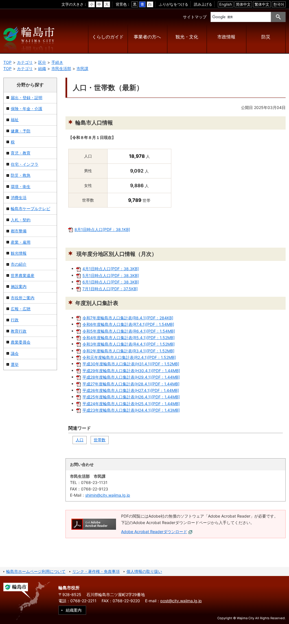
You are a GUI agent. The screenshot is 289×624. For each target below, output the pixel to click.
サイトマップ (195, 16)
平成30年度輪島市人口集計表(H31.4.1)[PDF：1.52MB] (130, 363)
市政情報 (226, 36)
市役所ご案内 (22, 297)
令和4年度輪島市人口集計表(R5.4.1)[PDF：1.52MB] (128, 337)
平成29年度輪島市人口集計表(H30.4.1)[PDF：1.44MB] (131, 370)
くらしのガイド (108, 36)
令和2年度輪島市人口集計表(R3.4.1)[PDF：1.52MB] (128, 350)
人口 (80, 439)
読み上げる (203, 4)
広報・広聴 (20, 308)
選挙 (15, 364)
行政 (15, 319)
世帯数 (100, 439)
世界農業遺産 (22, 275)
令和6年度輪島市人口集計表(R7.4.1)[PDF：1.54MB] (128, 324)
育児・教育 (20, 152)
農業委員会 (20, 342)
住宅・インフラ (24, 164)
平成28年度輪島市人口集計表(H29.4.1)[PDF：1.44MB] (131, 377)
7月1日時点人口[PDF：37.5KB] (110, 288)
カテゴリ (25, 62)
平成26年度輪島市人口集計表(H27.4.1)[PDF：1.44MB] (130, 390)
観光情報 (19, 253)
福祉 (15, 119)
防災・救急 (20, 175)
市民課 (82, 68)
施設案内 (19, 286)
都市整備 (19, 230)
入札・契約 (20, 219)
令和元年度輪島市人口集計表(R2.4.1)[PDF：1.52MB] (129, 357)
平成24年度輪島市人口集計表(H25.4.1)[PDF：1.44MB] (131, 403)
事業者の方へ (147, 36)
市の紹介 (19, 264)
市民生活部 (61, 68)
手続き (57, 62)
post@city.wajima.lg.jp (181, 600)
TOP (7, 62)
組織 (42, 68)
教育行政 (19, 331)
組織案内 (74, 610)
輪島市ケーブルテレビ (30, 208)
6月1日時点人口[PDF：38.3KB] (110, 282)
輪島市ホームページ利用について (35, 571)
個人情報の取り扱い (144, 571)
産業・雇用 (20, 242)
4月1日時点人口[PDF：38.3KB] (110, 268)
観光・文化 (187, 36)
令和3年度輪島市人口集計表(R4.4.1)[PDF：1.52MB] (128, 344)
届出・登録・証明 (26, 97)
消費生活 (19, 197)
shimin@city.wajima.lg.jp (107, 495)
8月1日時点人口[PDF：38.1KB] (102, 229)
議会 (15, 353)
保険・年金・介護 (26, 108)
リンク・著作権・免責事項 (96, 571)
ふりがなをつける (173, 4)
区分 (42, 62)
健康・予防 (20, 130)
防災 (265, 36)
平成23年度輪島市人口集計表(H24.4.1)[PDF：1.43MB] (131, 410)
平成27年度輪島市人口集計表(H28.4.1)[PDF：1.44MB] (130, 383)
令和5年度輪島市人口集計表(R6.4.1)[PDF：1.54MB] (128, 331)
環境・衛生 (20, 186)
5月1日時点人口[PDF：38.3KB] (110, 275)
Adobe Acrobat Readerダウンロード (154, 531)
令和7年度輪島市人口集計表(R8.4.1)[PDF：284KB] (127, 317)
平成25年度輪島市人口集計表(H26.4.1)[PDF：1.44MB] (131, 396)
